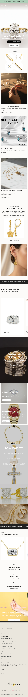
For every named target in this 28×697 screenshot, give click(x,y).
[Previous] (1, 1)
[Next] (26, 1)
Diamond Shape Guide (6, 643)
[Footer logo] (14, 684)
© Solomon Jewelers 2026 (7, 694)
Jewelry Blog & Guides (6, 638)
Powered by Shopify (18, 694)
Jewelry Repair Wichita (6, 656)
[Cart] (25, 5)
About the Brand (6, 628)
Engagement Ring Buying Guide (8, 641)
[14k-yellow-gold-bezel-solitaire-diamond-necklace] (12, 548)
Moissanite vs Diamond (6, 646)
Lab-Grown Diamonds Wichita (8, 648)
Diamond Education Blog (6, 659)
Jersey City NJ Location (6, 653)
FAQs (2, 651)
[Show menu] (1, 5)
